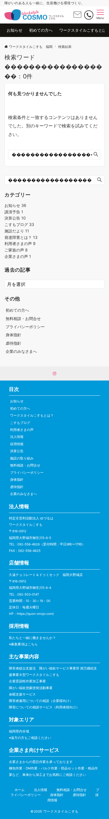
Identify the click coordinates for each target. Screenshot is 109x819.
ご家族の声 (16, 250)
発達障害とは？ (20, 237)
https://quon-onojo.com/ (35, 614)
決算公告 (15, 218)
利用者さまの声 (19, 243)
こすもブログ (19, 224)
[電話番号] (88, 15)
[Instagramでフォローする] (54, 374)
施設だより (16, 230)
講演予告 (13, 211)
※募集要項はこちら (23, 644)
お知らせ (15, 205)
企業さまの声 (17, 256)
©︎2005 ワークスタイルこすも (54, 811)
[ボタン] (77, 17)
